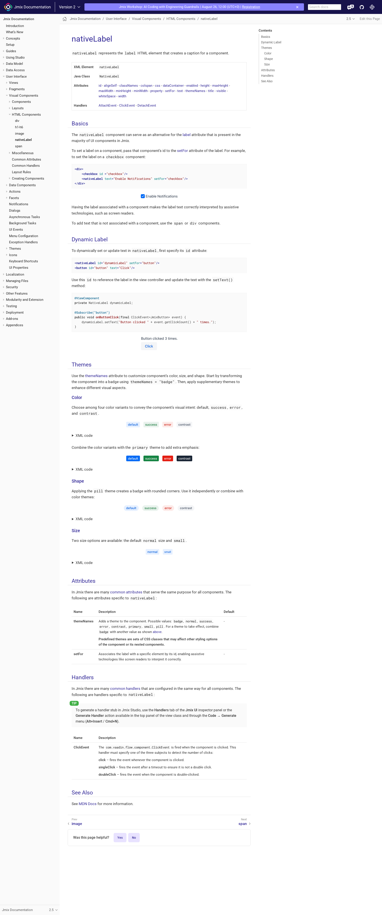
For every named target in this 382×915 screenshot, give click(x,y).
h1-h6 (19, 127)
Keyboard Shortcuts (23, 261)
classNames (128, 86)
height (205, 86)
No (134, 837)
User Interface (16, 77)
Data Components (22, 185)
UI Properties (18, 268)
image (19, 134)
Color (267, 53)
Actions (15, 192)
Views (13, 83)
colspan (146, 86)
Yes (120, 837)
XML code (84, 435)
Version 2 (67, 7)
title (211, 91)
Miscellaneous (23, 153)
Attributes (268, 70)
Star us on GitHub (362, 7)
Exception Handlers (23, 242)
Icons (13, 255)
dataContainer (173, 86)
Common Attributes (26, 159)
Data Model (14, 64)
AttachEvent (108, 105)
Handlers (267, 75)
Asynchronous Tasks (24, 217)
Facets (14, 198)
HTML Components (26, 115)
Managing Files (17, 281)
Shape (268, 59)
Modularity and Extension (24, 300)
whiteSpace (107, 96)
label (187, 134)
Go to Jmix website (372, 7)
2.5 (348, 19)
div (17, 121)
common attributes (126, 592)
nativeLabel (23, 140)
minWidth (141, 91)
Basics (265, 36)
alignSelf (110, 86)
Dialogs (14, 211)
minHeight (123, 91)
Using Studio (15, 57)
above (157, 632)
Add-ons (12, 319)
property (156, 91)
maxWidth (106, 91)
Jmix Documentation (31, 7)
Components (21, 102)
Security (12, 287)
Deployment (15, 313)
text (180, 91)
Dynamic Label (271, 42)
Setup (10, 45)
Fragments (17, 89)
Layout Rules (21, 172)
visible (221, 91)
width (122, 96)
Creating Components (28, 178)
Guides (11, 51)
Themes (15, 249)
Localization (15, 274)
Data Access (15, 70)
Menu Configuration (23, 236)
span (18, 146)
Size (267, 64)
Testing (11, 306)
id (100, 86)
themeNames (195, 91)
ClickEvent (127, 105)
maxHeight (220, 86)
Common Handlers (26, 166)
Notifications (18, 204)
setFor (170, 91)
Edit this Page (370, 19)
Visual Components (23, 96)
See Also (267, 81)
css (157, 86)
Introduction (15, 26)
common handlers (125, 688)
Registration (251, 7)
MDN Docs (88, 804)
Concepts (13, 38)
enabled (192, 86)
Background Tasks (22, 223)
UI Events (16, 230)
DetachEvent (147, 105)
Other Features (17, 293)
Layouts (18, 108)
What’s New (14, 32)
